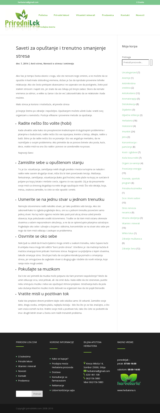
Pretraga (126, 57)
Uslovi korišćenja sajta (63, 390)
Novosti (22, 371)
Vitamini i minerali (27, 366)
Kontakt (22, 375)
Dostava (56, 372)
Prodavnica (23, 380)
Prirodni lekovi (25, 361)
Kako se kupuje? (60, 358)
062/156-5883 (96, 382)
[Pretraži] (151, 62)
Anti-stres (36, 63)
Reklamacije (58, 385)
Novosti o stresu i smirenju (58, 63)
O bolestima (24, 356)
